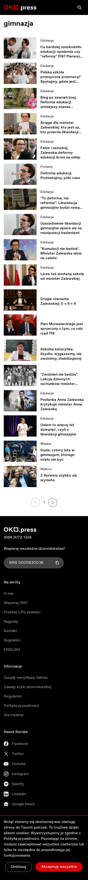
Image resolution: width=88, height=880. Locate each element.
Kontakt (10, 631)
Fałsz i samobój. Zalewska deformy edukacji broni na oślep (60, 153)
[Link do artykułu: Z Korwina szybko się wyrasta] (20, 476)
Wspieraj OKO (15, 602)
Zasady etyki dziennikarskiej (27, 687)
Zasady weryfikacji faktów (26, 677)
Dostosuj (18, 866)
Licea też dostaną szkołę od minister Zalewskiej (62, 276)
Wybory (46, 469)
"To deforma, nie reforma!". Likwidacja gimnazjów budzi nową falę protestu (60, 203)
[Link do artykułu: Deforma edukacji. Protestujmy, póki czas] (20, 174)
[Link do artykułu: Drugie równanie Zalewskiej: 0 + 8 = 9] (20, 300)
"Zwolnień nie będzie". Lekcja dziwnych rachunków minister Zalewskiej (59, 379)
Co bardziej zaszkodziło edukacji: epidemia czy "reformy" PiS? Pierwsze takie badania (61, 52)
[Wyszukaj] (79, 7)
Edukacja (47, 41)
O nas (8, 593)
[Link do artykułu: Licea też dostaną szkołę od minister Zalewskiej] (20, 275)
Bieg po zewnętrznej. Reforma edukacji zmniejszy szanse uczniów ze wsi (58, 102)
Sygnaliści (12, 640)
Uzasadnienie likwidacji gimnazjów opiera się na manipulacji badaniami (61, 228)
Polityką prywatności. (22, 838)
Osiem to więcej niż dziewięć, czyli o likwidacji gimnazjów (58, 430)
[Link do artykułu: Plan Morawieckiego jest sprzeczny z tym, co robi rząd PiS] (20, 325)
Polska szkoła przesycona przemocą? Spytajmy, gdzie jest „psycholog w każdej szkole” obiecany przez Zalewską (60, 77)
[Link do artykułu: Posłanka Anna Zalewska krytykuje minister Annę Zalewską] (20, 401)
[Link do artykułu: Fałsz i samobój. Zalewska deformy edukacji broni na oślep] (20, 149)
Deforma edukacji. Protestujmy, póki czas (60, 175)
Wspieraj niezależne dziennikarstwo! (34, 548)
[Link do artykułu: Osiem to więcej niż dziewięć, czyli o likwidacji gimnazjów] (20, 426)
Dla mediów (13, 715)
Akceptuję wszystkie (59, 866)
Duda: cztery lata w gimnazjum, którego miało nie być (57, 455)
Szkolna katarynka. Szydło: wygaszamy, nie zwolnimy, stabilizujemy (61, 354)
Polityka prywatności (21, 705)
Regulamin (13, 696)
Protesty (46, 167)
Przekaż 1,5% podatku (22, 612)
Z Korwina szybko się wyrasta (58, 478)
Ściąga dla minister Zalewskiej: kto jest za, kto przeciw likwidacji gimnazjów (60, 128)
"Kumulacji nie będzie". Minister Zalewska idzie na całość (61, 254)
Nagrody (11, 621)
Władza (45, 444)
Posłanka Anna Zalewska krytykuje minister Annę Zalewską (62, 405)
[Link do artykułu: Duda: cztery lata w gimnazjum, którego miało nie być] (20, 451)
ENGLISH (12, 649)
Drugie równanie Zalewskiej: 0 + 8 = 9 (58, 301)
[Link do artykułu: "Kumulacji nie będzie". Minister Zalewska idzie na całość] (20, 250)
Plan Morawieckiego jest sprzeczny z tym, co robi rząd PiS (61, 329)
